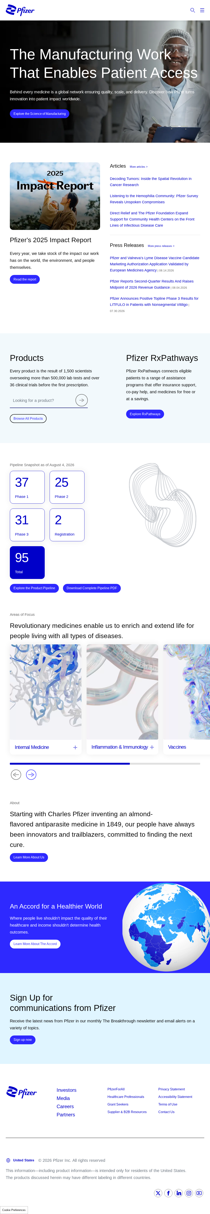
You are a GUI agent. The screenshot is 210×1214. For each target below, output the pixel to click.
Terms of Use (167, 1104)
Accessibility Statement (175, 1097)
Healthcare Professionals (125, 1097)
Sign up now (24, 1039)
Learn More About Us (31, 857)
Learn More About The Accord (37, 944)
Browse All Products (28, 418)
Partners (66, 1114)
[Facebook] (168, 1193)
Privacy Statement (171, 1089)
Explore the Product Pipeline (34, 588)
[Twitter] (158, 1193)
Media (63, 1098)
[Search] (81, 400)
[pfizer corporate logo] (20, 10)
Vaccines (177, 747)
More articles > (139, 166)
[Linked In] (179, 1193)
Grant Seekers (117, 1104)
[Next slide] (31, 775)
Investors (66, 1090)
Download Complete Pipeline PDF (92, 588)
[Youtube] (199, 1193)
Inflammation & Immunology (119, 747)
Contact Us (166, 1112)
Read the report (25, 279)
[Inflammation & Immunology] (152, 748)
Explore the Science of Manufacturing (40, 113)
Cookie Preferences (14, 1210)
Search (192, 10)
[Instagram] (189, 1193)
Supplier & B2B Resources (127, 1112)
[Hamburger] (202, 10)
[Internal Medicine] (75, 748)
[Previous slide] (16, 775)
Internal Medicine (32, 747)
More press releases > (161, 246)
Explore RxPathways (147, 414)
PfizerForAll (116, 1089)
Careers (65, 1106)
